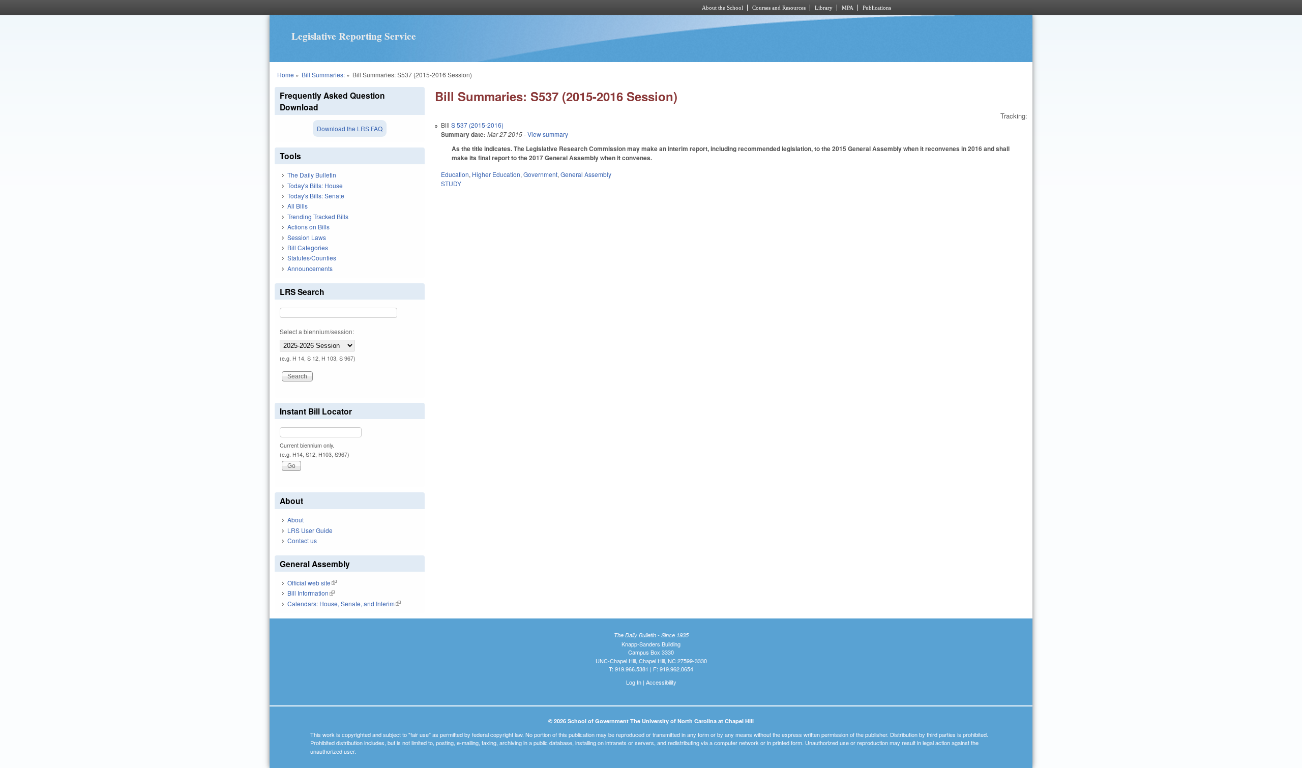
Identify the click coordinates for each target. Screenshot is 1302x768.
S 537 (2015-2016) (477, 125)
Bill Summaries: (323, 74)
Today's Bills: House (315, 185)
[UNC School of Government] (516, 7)
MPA (847, 8)
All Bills (297, 205)
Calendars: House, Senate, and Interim (344, 603)
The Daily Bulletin (311, 174)
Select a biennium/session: (317, 331)
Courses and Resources (779, 8)
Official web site (312, 582)
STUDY (451, 183)
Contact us (302, 540)
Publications (877, 8)
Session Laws (306, 237)
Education (455, 174)
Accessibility (661, 682)
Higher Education (496, 174)
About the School (722, 8)
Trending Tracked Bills (317, 216)
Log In (633, 682)
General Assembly (585, 174)
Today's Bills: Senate (315, 195)
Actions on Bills (308, 226)
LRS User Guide (310, 530)
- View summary (545, 134)
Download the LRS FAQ (349, 128)
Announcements (310, 268)
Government (540, 174)
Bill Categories (307, 247)
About (295, 519)
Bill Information (311, 592)
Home (285, 74)
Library (824, 8)
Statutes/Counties (311, 257)
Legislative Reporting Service (353, 36)
